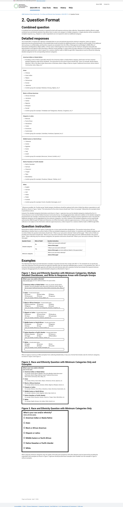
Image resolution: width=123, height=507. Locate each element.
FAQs (71, 8)
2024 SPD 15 (35, 8)
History (63, 8)
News (55, 8)
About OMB (99, 4)
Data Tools (47, 8)
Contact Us (106, 4)
